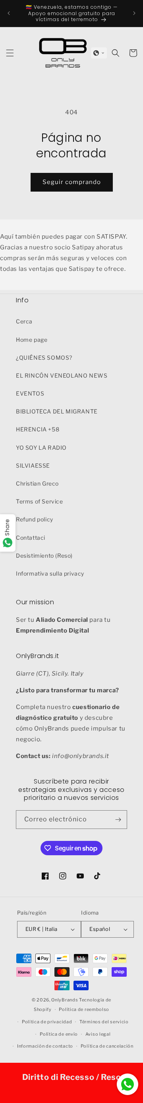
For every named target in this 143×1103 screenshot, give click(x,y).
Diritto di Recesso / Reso (71, 1077)
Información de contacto (45, 1046)
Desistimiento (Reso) (44, 555)
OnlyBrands (64, 1000)
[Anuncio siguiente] (134, 13)
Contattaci (30, 537)
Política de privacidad (47, 1022)
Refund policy (34, 519)
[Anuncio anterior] (8, 13)
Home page (31, 339)
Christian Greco (37, 483)
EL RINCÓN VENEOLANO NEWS (61, 375)
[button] (99, 53)
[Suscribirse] (118, 819)
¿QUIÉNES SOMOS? (44, 357)
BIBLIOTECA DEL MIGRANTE (57, 411)
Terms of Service (39, 501)
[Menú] (10, 53)
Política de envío (59, 1034)
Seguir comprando (72, 182)
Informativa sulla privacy (50, 573)
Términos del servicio (104, 1022)
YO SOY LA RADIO (41, 447)
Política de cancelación (107, 1046)
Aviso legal (98, 1034)
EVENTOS (30, 393)
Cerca (24, 321)
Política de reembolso (84, 1009)
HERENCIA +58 (37, 429)
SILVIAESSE (33, 465)
